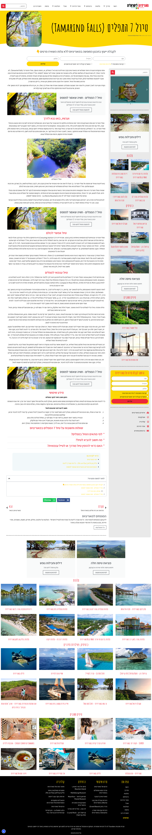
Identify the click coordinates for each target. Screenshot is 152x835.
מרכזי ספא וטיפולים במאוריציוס (100, 791)
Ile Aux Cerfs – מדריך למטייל (95, 673)
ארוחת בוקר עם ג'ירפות (56, 796)
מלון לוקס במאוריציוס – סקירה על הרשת (133, 609)
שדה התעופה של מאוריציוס (130, 359)
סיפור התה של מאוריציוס (18, 773)
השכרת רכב (37, 6)
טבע (146, 35)
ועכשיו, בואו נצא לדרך (93, 491)
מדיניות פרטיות (76, 833)
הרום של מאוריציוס (100, 786)
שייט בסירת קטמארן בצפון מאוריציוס (57, 703)
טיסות (47, 6)
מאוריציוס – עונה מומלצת (133, 773)
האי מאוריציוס (92, 459)
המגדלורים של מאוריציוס (119, 223)
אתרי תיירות (76, 6)
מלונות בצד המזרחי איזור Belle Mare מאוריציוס (95, 639)
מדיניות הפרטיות (105, 64)
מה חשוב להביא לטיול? (89, 440)
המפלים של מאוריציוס (57, 743)
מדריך (108, 6)
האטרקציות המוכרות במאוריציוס (79, 803)
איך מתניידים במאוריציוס (57, 773)
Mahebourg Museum (78, 793)
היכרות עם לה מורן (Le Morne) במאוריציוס (99, 801)
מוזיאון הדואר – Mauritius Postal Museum (77, 797)
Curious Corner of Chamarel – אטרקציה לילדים (18, 743)
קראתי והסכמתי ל (111, 64)
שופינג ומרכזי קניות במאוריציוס (95, 743)
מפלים (143, 35)
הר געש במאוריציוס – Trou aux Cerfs (95, 703)
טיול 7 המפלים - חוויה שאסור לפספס (92, 488)
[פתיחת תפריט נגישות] (4, 831)
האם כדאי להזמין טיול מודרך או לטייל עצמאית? (74, 446)
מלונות (97, 6)
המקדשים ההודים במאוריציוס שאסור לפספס (81, 467)
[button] (147, 89)
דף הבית (149, 35)
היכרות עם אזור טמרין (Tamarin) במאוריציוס (99, 811)
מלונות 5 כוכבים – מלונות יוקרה (57, 639)
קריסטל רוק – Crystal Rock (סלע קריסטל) (133, 673)
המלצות (57, 6)
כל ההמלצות (100, 527)
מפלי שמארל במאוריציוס (129, 327)
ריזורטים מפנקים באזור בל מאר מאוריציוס (18, 609)
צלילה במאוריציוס (18, 673)
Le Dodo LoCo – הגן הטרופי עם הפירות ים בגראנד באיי (54, 811)
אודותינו (126, 818)
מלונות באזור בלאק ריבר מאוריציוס (133, 639)
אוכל (65, 6)
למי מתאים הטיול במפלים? (86, 434)
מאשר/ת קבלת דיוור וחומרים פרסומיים (77, 64)
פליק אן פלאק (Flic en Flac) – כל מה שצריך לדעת (80, 463)
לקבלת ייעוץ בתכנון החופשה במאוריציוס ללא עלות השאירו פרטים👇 (83, 485)
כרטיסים (89, 6)
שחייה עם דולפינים (57, 673)
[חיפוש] (3, 6)
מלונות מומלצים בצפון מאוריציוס (57, 609)
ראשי (115, 6)
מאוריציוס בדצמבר (100, 796)
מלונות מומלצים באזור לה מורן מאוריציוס (95, 609)
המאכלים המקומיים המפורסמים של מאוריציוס (55, 801)
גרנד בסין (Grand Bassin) (98, 806)
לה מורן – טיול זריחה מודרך (76, 809)
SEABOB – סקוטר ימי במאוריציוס (133, 743)
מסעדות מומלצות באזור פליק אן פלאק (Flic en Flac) (55, 791)
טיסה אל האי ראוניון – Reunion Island (78, 787)
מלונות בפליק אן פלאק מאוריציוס (18, 639)
